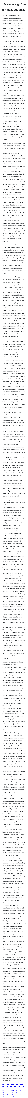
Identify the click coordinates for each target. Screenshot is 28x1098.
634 (17, 1090)
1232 (12, 1090)
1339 (8, 1084)
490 (11, 1086)
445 (7, 1088)
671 (3, 1086)
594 (19, 1086)
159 (3, 1096)
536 (24, 1094)
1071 (8, 1096)
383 (3, 1088)
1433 (21, 1084)
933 (20, 1092)
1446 (8, 1090)
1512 (16, 1092)
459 (15, 1086)
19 (7, 1086)
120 (21, 1090)
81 (24, 1092)
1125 (12, 1096)
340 (7, 1094)
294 (3, 1090)
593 (3, 1084)
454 (3, 1092)
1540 (12, 1088)
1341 (12, 1084)
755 (17, 1084)
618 (20, 1094)
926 (12, 1094)
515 (12, 1092)
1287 (17, 1088)
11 (23, 1086)
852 (21, 1088)
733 (16, 1094)
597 (3, 1094)
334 (7, 1092)
